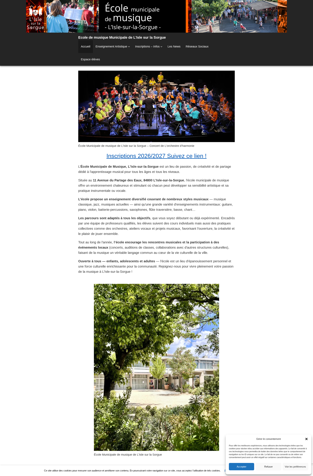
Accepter (241, 466)
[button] (306, 439)
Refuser (268, 466)
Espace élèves (90, 59)
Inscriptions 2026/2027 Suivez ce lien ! (156, 156)
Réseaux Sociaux (197, 46)
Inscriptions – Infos (147, 46)
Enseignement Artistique (111, 46)
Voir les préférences (295, 466)
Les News (174, 46)
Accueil (85, 46)
